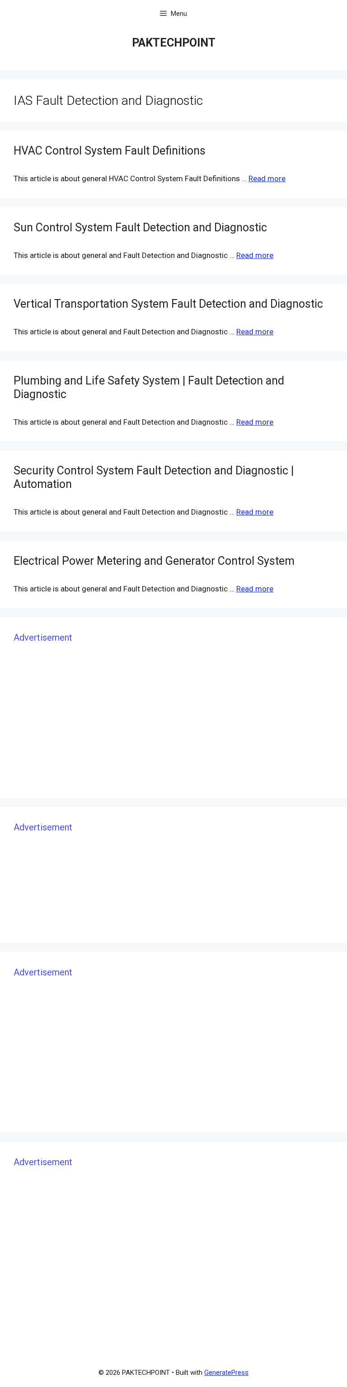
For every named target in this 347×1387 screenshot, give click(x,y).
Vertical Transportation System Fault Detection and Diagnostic (168, 303)
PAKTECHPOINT (174, 42)
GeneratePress (226, 1372)
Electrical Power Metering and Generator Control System (154, 560)
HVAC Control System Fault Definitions (110, 150)
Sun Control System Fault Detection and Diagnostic (140, 227)
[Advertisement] (173, 721)
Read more (267, 178)
